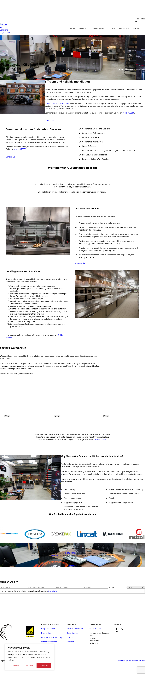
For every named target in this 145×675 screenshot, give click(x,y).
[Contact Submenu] (143, 29)
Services (83, 28)
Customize (15, 665)
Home (72, 28)
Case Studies (98, 28)
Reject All (29, 665)
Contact (137, 28)
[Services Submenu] (89, 29)
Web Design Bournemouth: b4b (131, 660)
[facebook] (116, 629)
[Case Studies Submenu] (106, 29)
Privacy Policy (52, 591)
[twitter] (121, 629)
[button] (70, 426)
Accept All (44, 665)
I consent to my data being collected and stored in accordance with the (30, 591)
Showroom (124, 28)
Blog (112, 28)
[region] (29, 657)
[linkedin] (116, 632)
